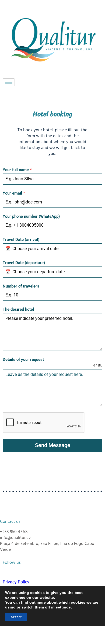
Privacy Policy (16, 582)
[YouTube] (60, 96)
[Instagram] (51, 96)
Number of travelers (21, 286)
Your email (14, 193)
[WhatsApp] (33, 96)
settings (63, 607)
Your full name (17, 169)
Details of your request (23, 359)
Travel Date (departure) (24, 262)
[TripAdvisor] (69, 96)
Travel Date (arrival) (21, 239)
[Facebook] (42, 96)
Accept (16, 617)
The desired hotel (18, 309)
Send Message (52, 445)
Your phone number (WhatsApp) (31, 216)
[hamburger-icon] (9, 82)
